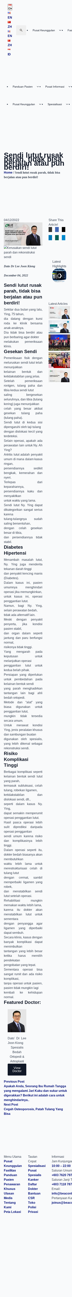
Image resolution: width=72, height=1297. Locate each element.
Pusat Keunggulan (44, 30)
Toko (31, 1202)
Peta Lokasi (12, 1211)
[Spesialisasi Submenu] (68, 104)
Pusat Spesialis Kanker (34, 1175)
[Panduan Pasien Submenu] (39, 86)
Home (8, 172)
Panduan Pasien (23, 86)
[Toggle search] (21, 30)
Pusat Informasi (54, 86)
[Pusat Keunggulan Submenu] (61, 30)
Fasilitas (10, 1170)
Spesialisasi (55, 104)
